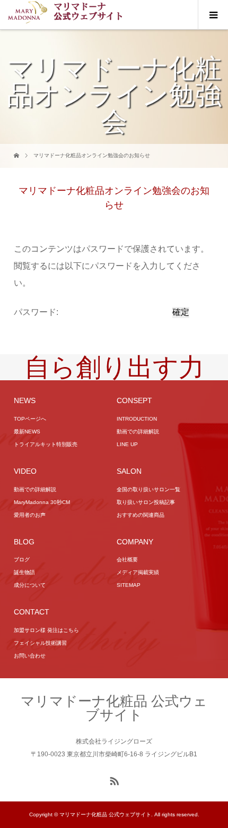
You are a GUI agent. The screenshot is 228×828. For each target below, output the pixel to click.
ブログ (22, 559)
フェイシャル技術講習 (40, 643)
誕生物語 (24, 572)
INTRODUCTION (137, 419)
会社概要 (127, 559)
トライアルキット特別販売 (45, 444)
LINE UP (127, 444)
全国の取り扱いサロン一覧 (148, 489)
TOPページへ (30, 419)
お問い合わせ (30, 656)
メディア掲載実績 (138, 572)
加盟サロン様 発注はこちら (46, 630)
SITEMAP (129, 585)
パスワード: (37, 312)
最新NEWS (27, 431)
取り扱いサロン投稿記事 (146, 502)
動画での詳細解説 (138, 431)
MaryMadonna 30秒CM (42, 502)
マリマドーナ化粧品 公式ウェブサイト (114, 708)
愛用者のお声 (30, 515)
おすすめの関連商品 (140, 515)
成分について (30, 585)
